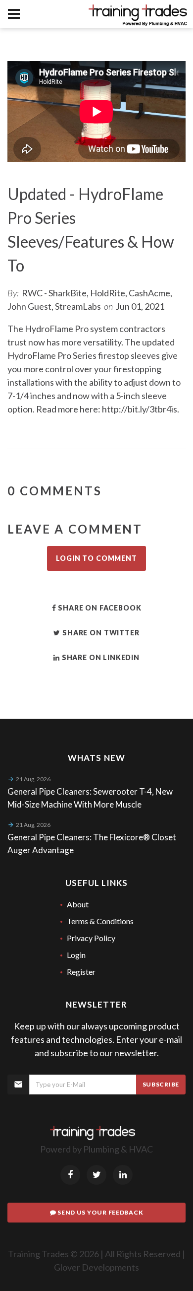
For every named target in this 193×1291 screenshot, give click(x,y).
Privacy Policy (91, 938)
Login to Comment (96, 558)
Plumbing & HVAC (118, 1149)
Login (76, 954)
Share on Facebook (98, 608)
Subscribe (161, 1084)
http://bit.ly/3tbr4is (139, 409)
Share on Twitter (99, 632)
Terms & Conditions (100, 921)
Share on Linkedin (100, 657)
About (78, 904)
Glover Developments (96, 1267)
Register (81, 971)
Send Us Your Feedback (99, 1212)
